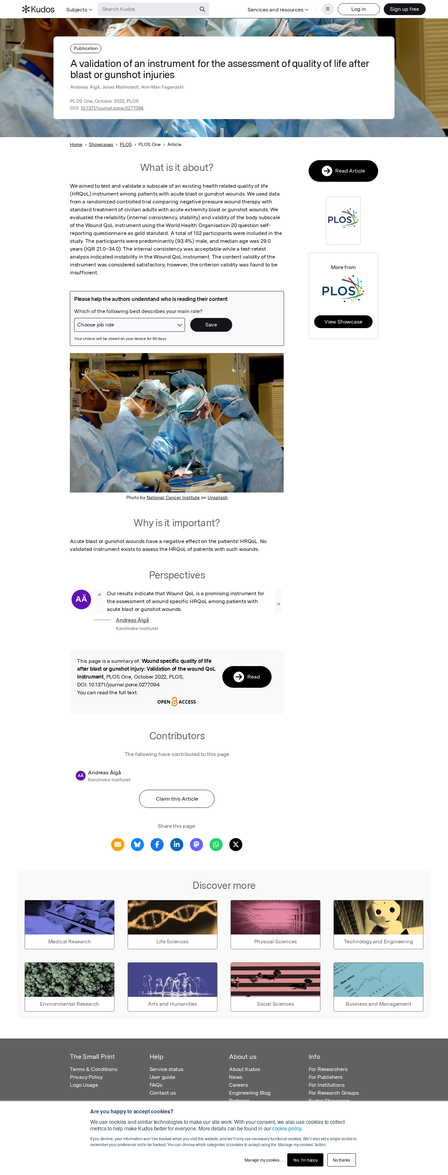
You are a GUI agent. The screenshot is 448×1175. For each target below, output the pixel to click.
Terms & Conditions (93, 1069)
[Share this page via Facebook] (157, 844)
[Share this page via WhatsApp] (216, 844)
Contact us (163, 1093)
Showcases (101, 144)
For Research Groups (334, 1093)
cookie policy (286, 1128)
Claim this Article (177, 799)
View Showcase (343, 322)
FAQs (156, 1085)
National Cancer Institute (173, 497)
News (235, 1077)
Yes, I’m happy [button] (305, 1160)
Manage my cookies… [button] (264, 1160)
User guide (162, 1077)
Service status (166, 1069)
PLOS (126, 144)
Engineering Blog (250, 1093)
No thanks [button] (341, 1160)
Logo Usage (84, 1085)
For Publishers (325, 1077)
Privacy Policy (86, 1077)
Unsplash (218, 497)
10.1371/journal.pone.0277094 (112, 108)
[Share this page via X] (236, 844)
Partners (239, 1101)
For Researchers (328, 1069)
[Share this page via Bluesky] (137, 844)
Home (76, 144)
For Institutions (327, 1085)
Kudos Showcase (329, 1101)
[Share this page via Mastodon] (196, 844)
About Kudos (244, 1069)
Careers (238, 1085)
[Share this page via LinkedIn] (177, 844)
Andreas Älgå (132, 620)
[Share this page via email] (118, 844)
